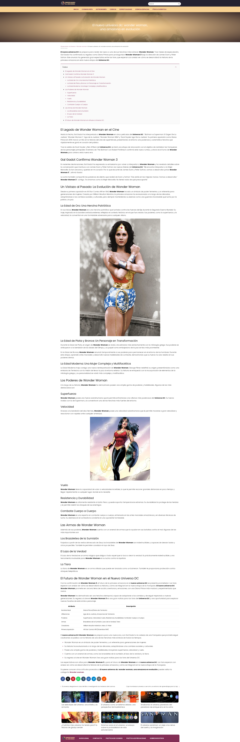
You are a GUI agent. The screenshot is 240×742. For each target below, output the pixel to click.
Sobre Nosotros (157, 738)
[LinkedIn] (88, 679)
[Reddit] (104, 679)
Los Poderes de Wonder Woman (77, 89)
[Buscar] (179, 3)
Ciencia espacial (142, 9)
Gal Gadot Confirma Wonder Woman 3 (79, 74)
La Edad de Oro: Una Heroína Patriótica (81, 80)
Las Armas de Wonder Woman (76, 108)
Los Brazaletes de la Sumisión (77, 111)
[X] (68, 679)
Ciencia (113, 9)
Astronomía (101, 9)
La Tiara (70, 117)
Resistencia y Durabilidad (76, 101)
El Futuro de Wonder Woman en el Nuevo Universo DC (84, 120)
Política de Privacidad (136, 738)
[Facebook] (63, 679)
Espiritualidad (125, 9)
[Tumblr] (83, 679)
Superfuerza (71, 93)
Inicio (76, 9)
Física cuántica (159, 9)
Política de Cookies (114, 738)
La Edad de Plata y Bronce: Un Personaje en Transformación (89, 83)
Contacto (97, 738)
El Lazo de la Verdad (74, 114)
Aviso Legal (84, 738)
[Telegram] (94, 679)
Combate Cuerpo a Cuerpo (77, 104)
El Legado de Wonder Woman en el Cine (79, 71)
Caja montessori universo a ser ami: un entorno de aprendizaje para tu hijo (152, 686)
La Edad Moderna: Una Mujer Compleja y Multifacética (87, 86)
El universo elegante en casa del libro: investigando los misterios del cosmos (88, 686)
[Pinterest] (73, 679)
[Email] (99, 679)
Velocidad (71, 96)
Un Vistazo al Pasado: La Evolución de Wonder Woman (85, 77)
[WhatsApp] (78, 679)
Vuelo (69, 99)
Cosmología (87, 9)
